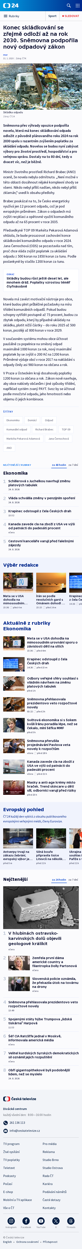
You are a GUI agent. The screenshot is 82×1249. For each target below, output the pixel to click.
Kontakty (49, 1208)
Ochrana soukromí (27, 1242)
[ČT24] (11, 5)
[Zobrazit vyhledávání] (68, 5)
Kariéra (48, 1184)
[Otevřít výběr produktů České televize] (77, 5)
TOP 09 (66, 429)
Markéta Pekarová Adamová (23, 438)
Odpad (49, 420)
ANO (9, 448)
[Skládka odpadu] (41, 86)
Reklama (49, 1152)
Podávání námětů (54, 1192)
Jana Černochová (58, 438)
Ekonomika (13, 420)
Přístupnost (50, 1242)
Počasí (7, 1184)
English (7, 1242)
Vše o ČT (9, 1208)
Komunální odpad (17, 429)
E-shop (8, 1192)
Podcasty (9, 1176)
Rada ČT (48, 1176)
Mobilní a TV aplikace (17, 1200)
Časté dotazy (51, 1200)
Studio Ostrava (53, 1168)
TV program (11, 1144)
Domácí (32, 420)
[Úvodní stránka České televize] (20, 1098)
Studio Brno (51, 1160)
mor (5, 54)
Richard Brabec (44, 429)
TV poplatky (11, 1160)
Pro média (50, 1144)
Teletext (9, 1168)
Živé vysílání (11, 1152)
